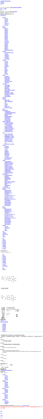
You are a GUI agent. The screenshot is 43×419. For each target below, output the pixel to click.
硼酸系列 (6, 48)
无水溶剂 (6, 53)
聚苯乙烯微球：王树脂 (9, 92)
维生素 (6, 184)
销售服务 (4, 246)
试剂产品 (4, 241)
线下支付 (6, 398)
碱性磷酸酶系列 (7, 177)
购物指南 (4, 380)
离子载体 (6, 65)
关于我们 (4, 248)
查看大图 (6, 288)
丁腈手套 (6, 226)
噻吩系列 (6, 30)
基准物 (6, 71)
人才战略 (6, 379)
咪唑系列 (6, 36)
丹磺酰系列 (7, 151)
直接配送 (6, 389)
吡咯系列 (6, 33)
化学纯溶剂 (7, 57)
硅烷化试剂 (7, 66)
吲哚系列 (6, 47)
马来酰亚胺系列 (7, 111)
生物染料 (6, 180)
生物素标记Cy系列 (8, 165)
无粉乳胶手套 (5, 234)
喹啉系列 (6, 46)
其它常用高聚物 (7, 96)
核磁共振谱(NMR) (8, 191)
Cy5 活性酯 (4, 8)
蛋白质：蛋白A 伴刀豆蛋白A (10, 181)
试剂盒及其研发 (7, 200)
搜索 (11, 7)
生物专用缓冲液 (7, 185)
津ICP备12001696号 (26, 405)
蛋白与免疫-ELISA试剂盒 (9, 144)
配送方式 (4, 388)
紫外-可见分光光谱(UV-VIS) (10, 195)
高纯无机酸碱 (7, 77)
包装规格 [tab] (4, 324)
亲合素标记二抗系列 (8, 140)
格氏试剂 (6, 25)
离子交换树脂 (7, 95)
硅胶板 (6, 230)
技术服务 (4, 189)
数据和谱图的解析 (8, 202)
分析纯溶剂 (7, 56)
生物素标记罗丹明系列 (9, 164)
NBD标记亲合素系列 (8, 126)
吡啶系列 (6, 31)
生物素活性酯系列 (8, 161)
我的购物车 (19, 7)
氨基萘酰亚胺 (7, 154)
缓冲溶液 (6, 70)
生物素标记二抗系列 (8, 139)
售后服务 (4, 399)
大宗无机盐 (7, 82)
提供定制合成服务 (8, 190)
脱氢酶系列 (7, 176)
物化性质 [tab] (4, 326)
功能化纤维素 (7, 85)
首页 (3, 238)
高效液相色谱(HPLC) (8, 192)
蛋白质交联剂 (7, 100)
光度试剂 (6, 62)
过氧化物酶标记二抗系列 (9, 137)
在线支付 (6, 397)
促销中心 (4, 240)
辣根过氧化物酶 (7, 179)
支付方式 (4, 393)
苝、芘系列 (7, 156)
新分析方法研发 (7, 201)
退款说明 (6, 403)
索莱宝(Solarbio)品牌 (8, 107)
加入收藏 (2, 288)
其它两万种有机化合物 (9, 50)
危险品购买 (7, 387)
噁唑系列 (6, 37)
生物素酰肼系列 (7, 170)
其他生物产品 (7, 106)
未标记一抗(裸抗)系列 (9, 141)
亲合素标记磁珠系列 (8, 130)
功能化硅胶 (7, 87)
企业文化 (6, 377)
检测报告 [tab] (4, 329)
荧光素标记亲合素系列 (9, 122)
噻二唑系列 (7, 42)
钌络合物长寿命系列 (8, 157)
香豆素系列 (7, 152)
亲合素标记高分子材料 (9, 131)
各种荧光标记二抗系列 (9, 135)
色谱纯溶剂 (7, 55)
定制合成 (4, 242)
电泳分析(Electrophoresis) (9, 197)
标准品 (6, 72)
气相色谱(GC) (7, 194)
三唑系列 (6, 40)
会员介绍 (6, 383)
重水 (1, 8)
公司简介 (6, 375)
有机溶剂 (6, 20)
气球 (5, 229)
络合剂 (6, 67)
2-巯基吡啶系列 (7, 117)
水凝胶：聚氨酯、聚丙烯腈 (10, 90)
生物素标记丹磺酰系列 (9, 167)
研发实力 (6, 378)
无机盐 (6, 22)
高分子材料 (7, 23)
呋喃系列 (6, 28)
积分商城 (4, 243)
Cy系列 (6, 149)
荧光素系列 (7, 146)
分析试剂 (6, 21)
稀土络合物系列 (7, 159)
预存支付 (6, 394)
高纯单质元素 (7, 80)
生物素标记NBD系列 (8, 166)
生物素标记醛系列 (8, 171)
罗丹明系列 (7, 147)
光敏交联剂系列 (7, 120)
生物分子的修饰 (7, 204)
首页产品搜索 (5, 266)
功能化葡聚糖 (7, 86)
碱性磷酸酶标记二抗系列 (9, 136)
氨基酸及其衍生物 (8, 182)
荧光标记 (4, 145)
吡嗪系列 (6, 45)
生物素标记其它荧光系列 (9, 169)
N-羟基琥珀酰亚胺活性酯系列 (10, 112)
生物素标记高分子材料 (9, 172)
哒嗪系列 (6, 43)
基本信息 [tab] (4, 325)
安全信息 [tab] (4, 327)
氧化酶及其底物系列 (8, 175)
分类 (1, 413)
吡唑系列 (6, 35)
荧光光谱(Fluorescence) (9, 196)
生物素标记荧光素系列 (9, 162)
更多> (4, 26)
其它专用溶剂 (7, 58)
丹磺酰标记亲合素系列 (9, 127)
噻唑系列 (6, 38)
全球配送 (6, 392)
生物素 (6, 105)
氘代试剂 (6, 61)
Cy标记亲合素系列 (8, 125)
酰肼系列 (6, 115)
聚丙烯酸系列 (7, 91)
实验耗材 (4, 225)
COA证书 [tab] (4, 331)
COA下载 (4, 247)
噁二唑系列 (7, 41)
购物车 (1, 415)
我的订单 (2, 3)
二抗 (5, 142)
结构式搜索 (15, 7)
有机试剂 (6, 18)
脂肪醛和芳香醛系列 (8, 116)
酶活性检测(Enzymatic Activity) (10, 199)
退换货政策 (7, 402)
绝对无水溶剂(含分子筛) (9, 52)
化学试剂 (4, 17)
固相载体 (6, 186)
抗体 (5, 102)
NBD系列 (6, 150)
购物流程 (6, 382)
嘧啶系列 (6, 32)
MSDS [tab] (4, 330)
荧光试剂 (6, 63)
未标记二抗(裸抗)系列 (9, 134)
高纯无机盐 (7, 76)
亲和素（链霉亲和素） (9, 101)
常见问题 (6, 384)
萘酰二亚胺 (7, 155)
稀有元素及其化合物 (8, 81)
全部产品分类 (2, 15)
